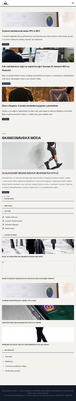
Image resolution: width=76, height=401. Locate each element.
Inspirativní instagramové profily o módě (21, 322)
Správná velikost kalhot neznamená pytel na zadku (25, 344)
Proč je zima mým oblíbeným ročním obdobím (22, 256)
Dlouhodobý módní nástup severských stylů (30, 173)
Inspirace (6, 83)
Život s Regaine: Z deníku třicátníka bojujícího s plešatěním (30, 105)
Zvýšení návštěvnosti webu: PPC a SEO (21, 31)
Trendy (5, 44)
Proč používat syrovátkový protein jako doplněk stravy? (28, 278)
